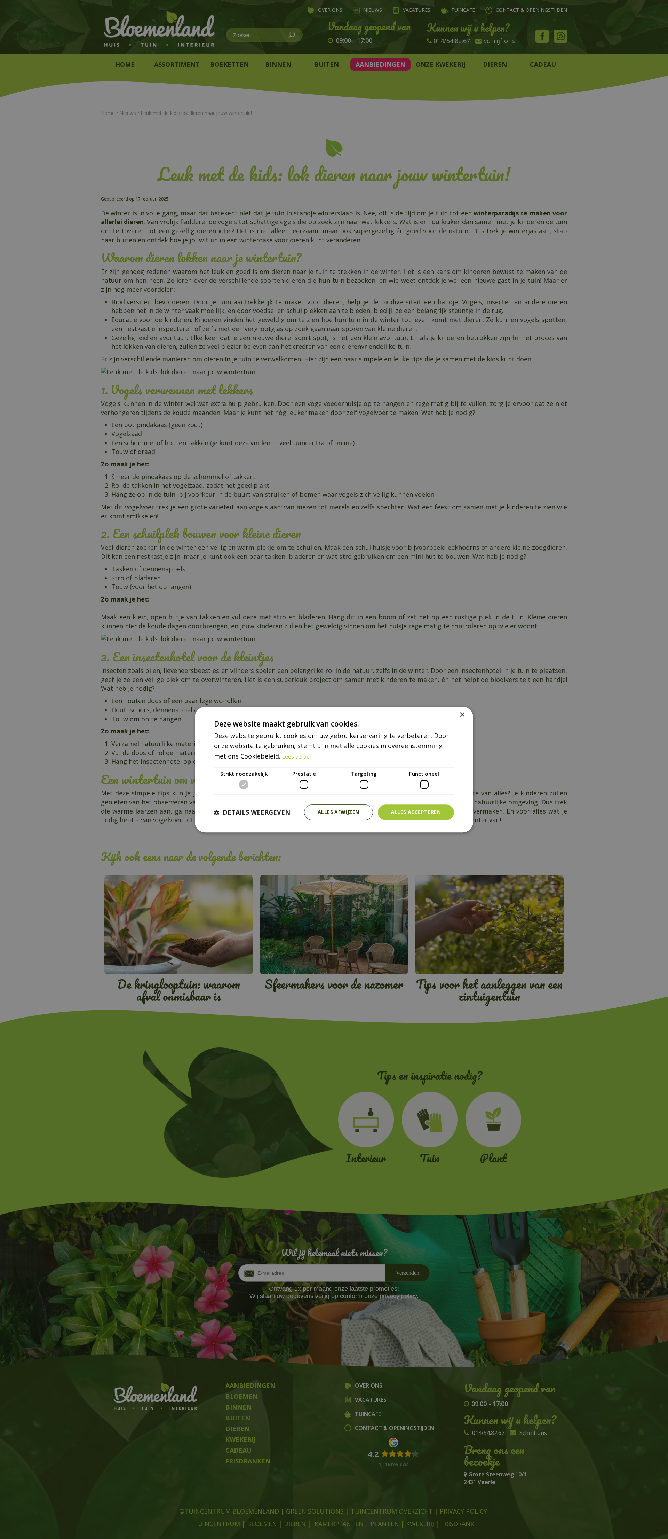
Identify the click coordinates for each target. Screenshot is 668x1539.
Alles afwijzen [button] (338, 812)
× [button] (461, 714)
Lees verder (297, 756)
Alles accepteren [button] (416, 812)
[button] (252, 812)
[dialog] (334, 770)
